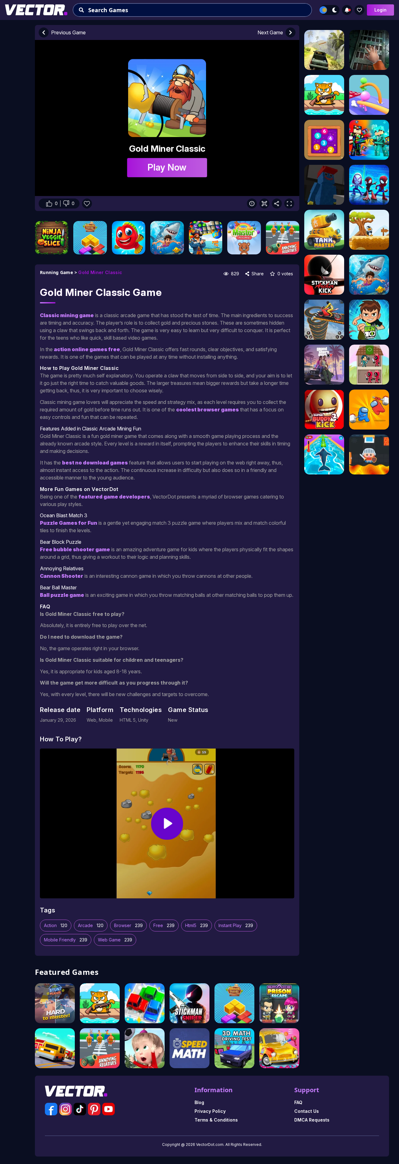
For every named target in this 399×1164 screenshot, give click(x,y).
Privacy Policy (210, 1111)
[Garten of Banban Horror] (324, 185)
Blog (199, 1102)
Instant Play (236, 925)
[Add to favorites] (359, 10)
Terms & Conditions (216, 1119)
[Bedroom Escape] (369, 50)
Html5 (196, 925)
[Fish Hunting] (167, 237)
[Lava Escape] (369, 454)
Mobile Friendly (65, 939)
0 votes (284, 273)
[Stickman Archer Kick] (324, 275)
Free (164, 925)
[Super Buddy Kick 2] (324, 410)
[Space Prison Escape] (279, 1003)
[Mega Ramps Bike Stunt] (324, 320)
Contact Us (306, 1111)
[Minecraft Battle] (369, 140)
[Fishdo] (128, 237)
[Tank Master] (324, 230)
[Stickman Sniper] (189, 1003)
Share (257, 273)
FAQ (298, 1102)
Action (55, 925)
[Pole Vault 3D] (369, 95)
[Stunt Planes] (55, 1003)
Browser (128, 925)
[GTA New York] (324, 365)
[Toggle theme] (329, 10)
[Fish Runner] (324, 454)
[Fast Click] (324, 140)
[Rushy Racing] (55, 1048)
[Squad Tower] (369, 365)
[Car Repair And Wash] (279, 1048)
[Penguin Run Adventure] (369, 230)
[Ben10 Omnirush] (369, 320)
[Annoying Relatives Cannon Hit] (282, 237)
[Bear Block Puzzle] (90, 237)
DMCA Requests (311, 1119)
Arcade (90, 925)
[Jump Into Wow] (369, 185)
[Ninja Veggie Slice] (51, 237)
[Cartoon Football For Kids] (145, 1048)
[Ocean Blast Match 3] (205, 237)
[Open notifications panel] (347, 10)
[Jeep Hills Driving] (324, 50)
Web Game (115, 939)
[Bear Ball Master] (244, 237)
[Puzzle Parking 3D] (145, 1003)
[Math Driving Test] (234, 1048)
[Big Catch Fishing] (100, 1003)
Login (380, 9)
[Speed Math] (189, 1048)
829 (234, 273)
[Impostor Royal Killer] (369, 410)
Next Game (270, 32)
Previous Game (68, 32)
